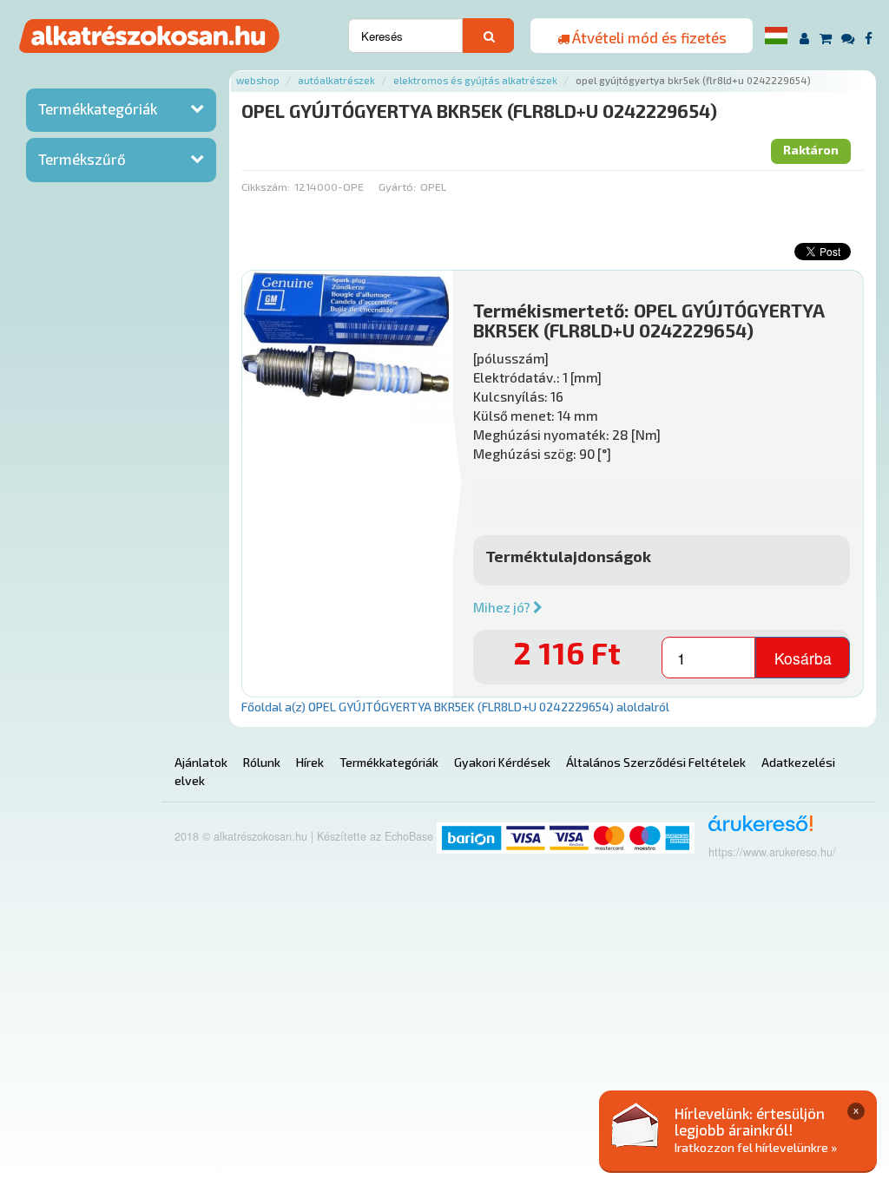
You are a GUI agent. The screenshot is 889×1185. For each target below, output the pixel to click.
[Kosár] (825, 38)
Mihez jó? (503, 607)
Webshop (258, 80)
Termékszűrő (82, 158)
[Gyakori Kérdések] (849, 38)
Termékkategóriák (97, 108)
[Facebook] (868, 38)
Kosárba (803, 658)
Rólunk (261, 762)
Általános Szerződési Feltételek (656, 762)
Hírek (310, 762)
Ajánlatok (201, 762)
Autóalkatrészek (336, 80)
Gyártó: (397, 186)
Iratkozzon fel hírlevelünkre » (756, 1147)
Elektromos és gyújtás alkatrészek (475, 80)
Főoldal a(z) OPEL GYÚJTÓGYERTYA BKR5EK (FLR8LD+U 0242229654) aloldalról (455, 706)
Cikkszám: (265, 186)
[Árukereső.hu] (754, 829)
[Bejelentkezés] (804, 38)
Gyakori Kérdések (502, 762)
